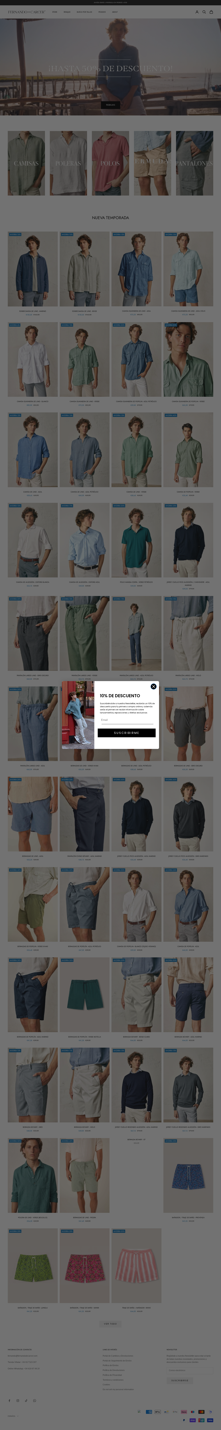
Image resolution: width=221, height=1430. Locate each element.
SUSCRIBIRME (126, 733)
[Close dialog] (153, 686)
